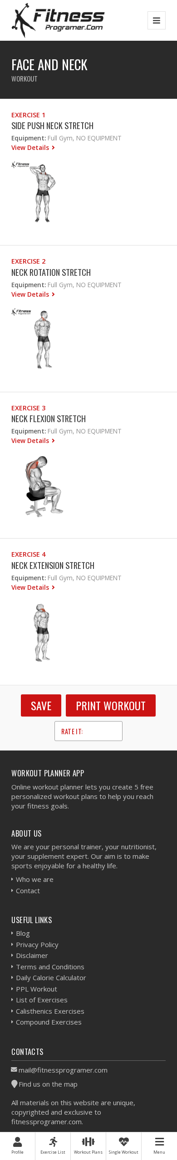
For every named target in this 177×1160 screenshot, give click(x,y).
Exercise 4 (28, 554)
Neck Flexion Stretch (48, 418)
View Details (31, 147)
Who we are (35, 879)
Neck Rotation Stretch (51, 272)
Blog (23, 933)
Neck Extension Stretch (52, 565)
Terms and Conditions (50, 966)
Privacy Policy (37, 944)
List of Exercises (42, 999)
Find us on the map (48, 1083)
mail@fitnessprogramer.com (63, 1069)
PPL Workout (36, 988)
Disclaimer (32, 955)
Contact (28, 890)
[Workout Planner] (58, 20)
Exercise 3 (28, 408)
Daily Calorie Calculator (51, 977)
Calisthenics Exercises (50, 1011)
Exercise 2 (28, 261)
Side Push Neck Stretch (52, 125)
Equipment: (28, 138)
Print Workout (111, 705)
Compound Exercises (49, 1021)
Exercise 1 (28, 115)
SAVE (41, 705)
